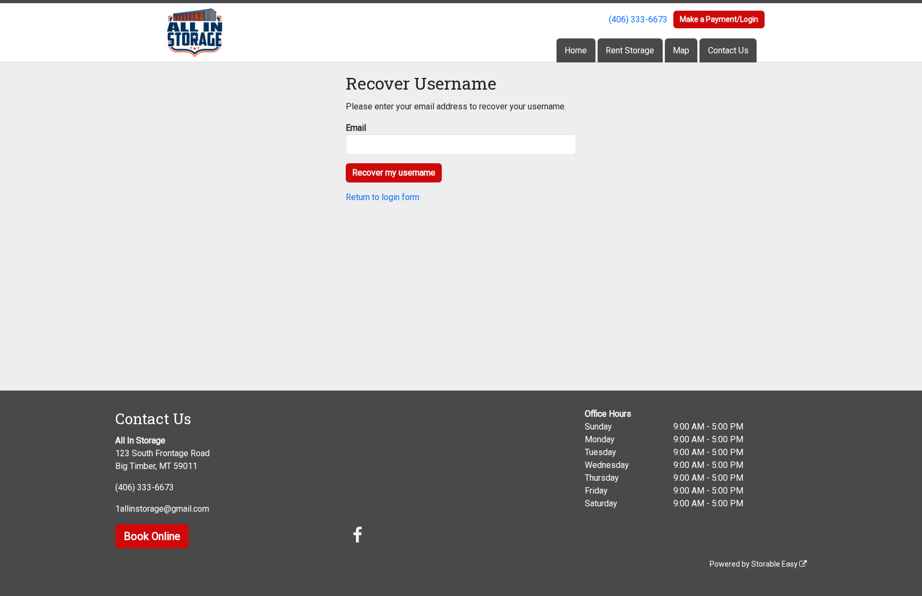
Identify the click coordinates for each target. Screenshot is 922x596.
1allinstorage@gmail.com (162, 509)
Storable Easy (775, 564)
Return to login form (382, 197)
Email (356, 128)
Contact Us (728, 50)
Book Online (152, 536)
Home (576, 50)
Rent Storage (630, 50)
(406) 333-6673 (638, 19)
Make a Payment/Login (719, 19)
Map (681, 50)
